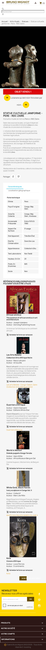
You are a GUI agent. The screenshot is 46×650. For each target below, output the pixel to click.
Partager (13, 176)
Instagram (39, 606)
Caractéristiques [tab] (15, 187)
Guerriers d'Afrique (14, 430)
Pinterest (18, 176)
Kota (8, 573)
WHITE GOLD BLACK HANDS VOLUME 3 (22, 515)
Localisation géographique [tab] (19, 190)
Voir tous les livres (24, 578)
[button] (3, 57)
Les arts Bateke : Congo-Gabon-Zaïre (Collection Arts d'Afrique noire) (21, 386)
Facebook (39, 594)
